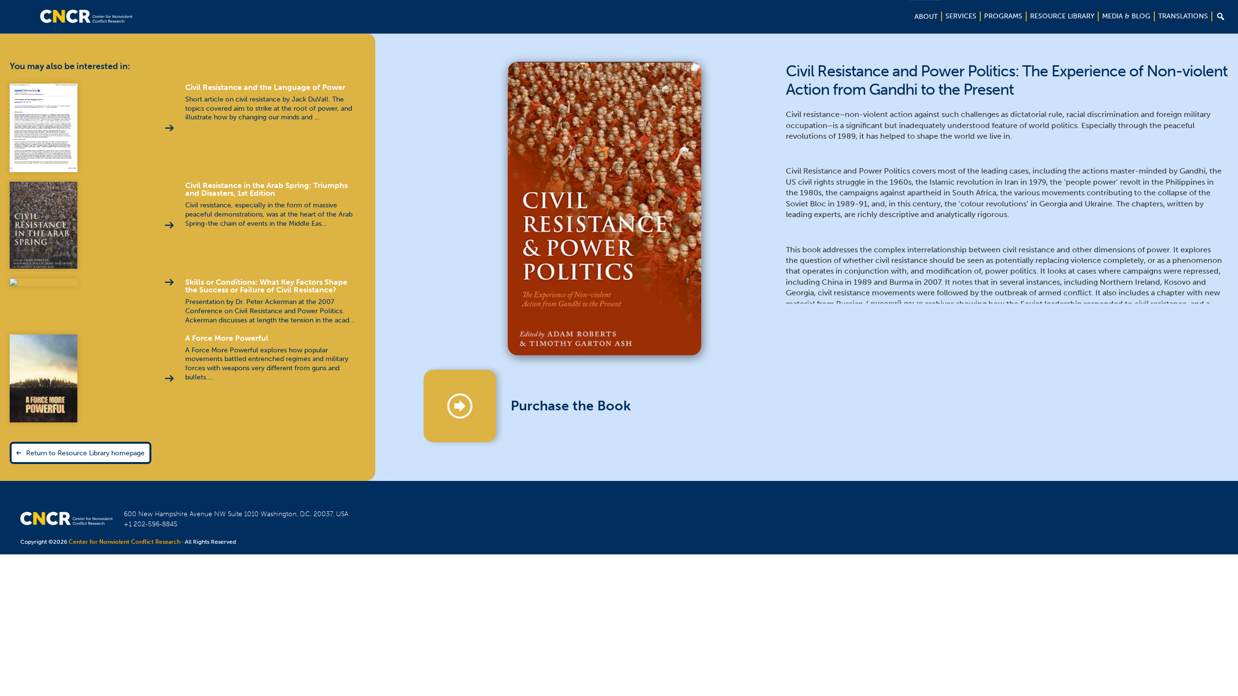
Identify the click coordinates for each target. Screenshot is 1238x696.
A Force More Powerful (226, 338)
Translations (1183, 16)
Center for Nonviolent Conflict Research (124, 541)
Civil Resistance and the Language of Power (265, 87)
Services (960, 16)
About (926, 17)
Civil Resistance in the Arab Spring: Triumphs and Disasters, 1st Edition (266, 189)
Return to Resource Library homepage (85, 453)
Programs (1003, 16)
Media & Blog (1126, 16)
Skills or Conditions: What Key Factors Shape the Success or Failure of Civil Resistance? (266, 285)
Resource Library (1062, 16)
